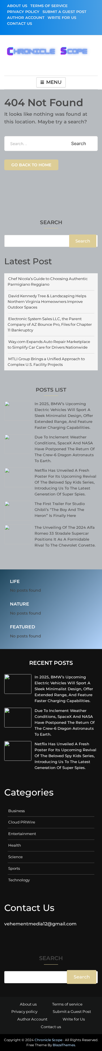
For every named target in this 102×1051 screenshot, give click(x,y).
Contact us (19, 23)
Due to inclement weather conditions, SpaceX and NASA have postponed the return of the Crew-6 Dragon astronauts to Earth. (65, 449)
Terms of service (49, 5)
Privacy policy (23, 11)
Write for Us (62, 17)
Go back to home (31, 164)
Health (14, 845)
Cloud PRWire (21, 822)
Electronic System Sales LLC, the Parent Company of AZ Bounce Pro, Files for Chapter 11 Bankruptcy (50, 324)
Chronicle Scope (48, 1040)
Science (15, 857)
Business (16, 811)
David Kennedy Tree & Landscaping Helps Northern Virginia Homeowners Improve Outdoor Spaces (47, 301)
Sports (14, 868)
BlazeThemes (64, 1045)
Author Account (25, 17)
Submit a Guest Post (64, 11)
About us (17, 5)
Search (51, 223)
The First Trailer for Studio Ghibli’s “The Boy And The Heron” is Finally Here (60, 509)
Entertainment (22, 833)
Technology (19, 880)
